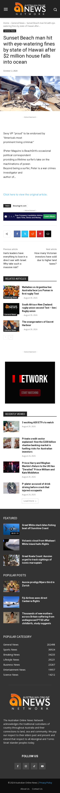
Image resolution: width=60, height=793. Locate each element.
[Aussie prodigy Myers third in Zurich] (11, 586)
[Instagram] (26, 766)
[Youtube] (42, 766)
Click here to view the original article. (25, 194)
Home (6, 23)
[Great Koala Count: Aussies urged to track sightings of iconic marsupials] (11, 560)
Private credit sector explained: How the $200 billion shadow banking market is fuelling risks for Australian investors (39, 445)
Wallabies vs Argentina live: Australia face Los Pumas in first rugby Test (37, 290)
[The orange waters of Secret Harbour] (11, 326)
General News (17, 23)
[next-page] (11, 337)
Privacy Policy (45, 782)
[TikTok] (34, 766)
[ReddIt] (32, 234)
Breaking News (10, 297)
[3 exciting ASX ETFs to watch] (11, 426)
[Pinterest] (40, 234)
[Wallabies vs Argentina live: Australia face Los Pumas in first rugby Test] (11, 291)
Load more (29, 500)
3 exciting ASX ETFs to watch (38, 422)
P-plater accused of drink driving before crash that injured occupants (36, 487)
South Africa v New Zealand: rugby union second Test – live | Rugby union (39, 307)
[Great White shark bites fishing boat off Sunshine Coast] (11, 529)
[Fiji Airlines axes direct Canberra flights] (11, 602)
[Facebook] (17, 234)
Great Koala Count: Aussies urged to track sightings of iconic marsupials (37, 559)
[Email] (47, 234)
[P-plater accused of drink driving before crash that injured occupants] (11, 488)
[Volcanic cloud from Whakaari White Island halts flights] (11, 544)
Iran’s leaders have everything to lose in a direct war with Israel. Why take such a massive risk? (15, 260)
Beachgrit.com (19, 205)
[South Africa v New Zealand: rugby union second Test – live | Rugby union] (11, 308)
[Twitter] (25, 234)
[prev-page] (5, 337)
